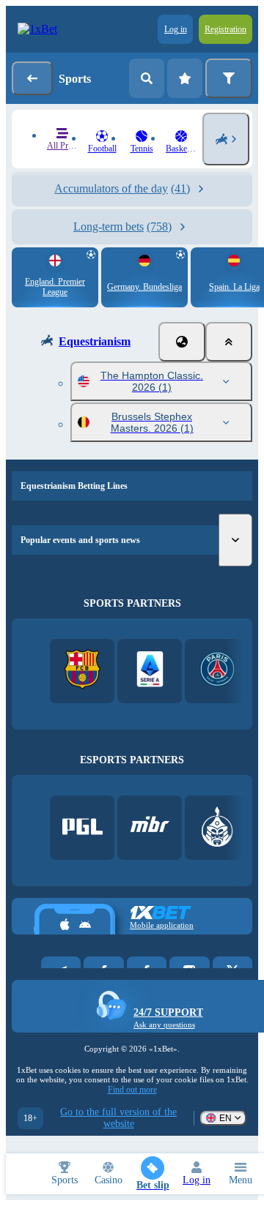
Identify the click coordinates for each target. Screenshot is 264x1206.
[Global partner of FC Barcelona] (82, 670)
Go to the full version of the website (118, 1117)
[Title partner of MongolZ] (217, 828)
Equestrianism (95, 341)
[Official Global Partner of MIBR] (150, 828)
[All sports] (225, 139)
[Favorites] (184, 78)
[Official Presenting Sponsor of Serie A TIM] (150, 670)
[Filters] (228, 78)
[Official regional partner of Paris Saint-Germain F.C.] (217, 670)
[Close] (228, 342)
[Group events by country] (181, 342)
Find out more (132, 1090)
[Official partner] (82, 828)
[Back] (32, 78)
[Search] (146, 78)
